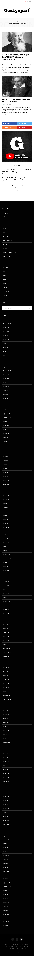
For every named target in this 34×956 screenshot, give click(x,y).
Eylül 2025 (6, 363)
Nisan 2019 (6, 664)
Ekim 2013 (6, 922)
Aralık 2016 (6, 773)
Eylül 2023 (6, 456)
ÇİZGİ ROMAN (7, 213)
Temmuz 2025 (7, 371)
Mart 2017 (6, 761)
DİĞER (5, 217)
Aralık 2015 (6, 820)
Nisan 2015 (6, 851)
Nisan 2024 (6, 429)
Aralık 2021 (6, 539)
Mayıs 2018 (6, 707)
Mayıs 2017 (6, 754)
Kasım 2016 (6, 777)
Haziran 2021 (6, 562)
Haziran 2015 (6, 843)
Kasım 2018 (6, 683)
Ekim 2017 (6, 734)
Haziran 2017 (6, 750)
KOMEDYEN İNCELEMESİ (9, 252)
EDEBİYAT (6, 225)
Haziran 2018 (6, 703)
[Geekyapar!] (17, 11)
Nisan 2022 (6, 523)
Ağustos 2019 (6, 648)
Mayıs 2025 (6, 378)
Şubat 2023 (6, 484)
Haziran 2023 (6, 468)
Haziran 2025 (6, 374)
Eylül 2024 (6, 410)
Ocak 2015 (6, 863)
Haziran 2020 (6, 609)
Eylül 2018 (6, 691)
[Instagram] (21, 939)
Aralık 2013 (6, 914)
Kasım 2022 (6, 496)
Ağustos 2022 (6, 507)
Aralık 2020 (6, 586)
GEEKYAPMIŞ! (6, 244)
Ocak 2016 (6, 816)
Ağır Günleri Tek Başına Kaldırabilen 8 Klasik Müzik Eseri (17, 100)
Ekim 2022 (6, 500)
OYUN (5, 275)
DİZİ (4, 221)
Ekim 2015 (6, 828)
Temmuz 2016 (7, 793)
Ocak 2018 (6, 722)
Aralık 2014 (6, 867)
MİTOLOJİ (5, 268)
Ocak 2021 (6, 582)
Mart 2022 (6, 527)
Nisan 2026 (6, 335)
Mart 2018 (6, 714)
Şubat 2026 (6, 343)
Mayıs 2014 (6, 894)
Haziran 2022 (6, 515)
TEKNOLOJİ (6, 291)
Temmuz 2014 (7, 886)
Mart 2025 (6, 386)
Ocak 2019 (6, 675)
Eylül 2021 (6, 550)
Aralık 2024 (6, 398)
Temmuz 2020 (7, 605)
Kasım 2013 (6, 918)
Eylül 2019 (6, 644)
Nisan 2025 (6, 382)
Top (17, 952)
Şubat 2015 (6, 859)
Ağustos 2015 (6, 836)
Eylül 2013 (6, 926)
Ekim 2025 (6, 359)
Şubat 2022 (6, 531)
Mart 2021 (6, 574)
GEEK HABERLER (7, 240)
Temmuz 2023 (7, 464)
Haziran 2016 (6, 797)
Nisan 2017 (6, 757)
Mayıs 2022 (6, 519)
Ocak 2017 (6, 769)
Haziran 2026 (6, 328)
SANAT (5, 279)
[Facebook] (12, 939)
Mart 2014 (6, 902)
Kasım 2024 (6, 402)
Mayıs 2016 (6, 800)
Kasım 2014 (6, 871)
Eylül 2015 (6, 832)
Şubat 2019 (6, 671)
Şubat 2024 (6, 437)
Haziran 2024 (6, 421)
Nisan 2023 (6, 476)
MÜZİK (5, 271)
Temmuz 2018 (7, 699)
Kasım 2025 (6, 355)
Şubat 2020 (6, 625)
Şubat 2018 (6, 718)
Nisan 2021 (6, 570)
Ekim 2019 (6, 640)
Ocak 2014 (6, 910)
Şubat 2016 (6, 812)
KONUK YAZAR (7, 256)
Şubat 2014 (6, 906)
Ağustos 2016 (6, 789)
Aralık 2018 (6, 679)
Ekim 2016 (6, 781)
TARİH (5, 287)
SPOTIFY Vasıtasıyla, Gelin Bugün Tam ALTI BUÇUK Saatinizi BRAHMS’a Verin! (15, 57)
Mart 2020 (6, 621)
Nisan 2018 (6, 711)
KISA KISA (5, 248)
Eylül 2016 (6, 785)
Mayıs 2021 (6, 566)
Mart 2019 (6, 668)
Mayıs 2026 (6, 331)
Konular (5, 260)
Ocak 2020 (6, 628)
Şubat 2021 (6, 578)
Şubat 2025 (6, 390)
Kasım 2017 (6, 730)
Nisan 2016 (6, 804)
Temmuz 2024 (7, 417)
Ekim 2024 (6, 406)
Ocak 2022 (6, 535)
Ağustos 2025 (6, 367)
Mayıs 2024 (6, 425)
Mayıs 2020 (6, 613)
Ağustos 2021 (6, 554)
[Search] (25, 1)
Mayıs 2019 (6, 660)
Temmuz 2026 (7, 324)
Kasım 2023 (6, 449)
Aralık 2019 (6, 632)
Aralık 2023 (6, 445)
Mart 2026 (6, 339)
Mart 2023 (6, 480)
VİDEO (5, 295)
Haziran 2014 (6, 890)
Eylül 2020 (6, 597)
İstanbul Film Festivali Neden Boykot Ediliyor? (13, 186)
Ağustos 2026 (6, 320)
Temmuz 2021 (7, 558)
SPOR (4, 283)
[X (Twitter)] (17, 939)
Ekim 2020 (6, 593)
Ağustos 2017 (6, 742)
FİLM (4, 232)
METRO (5, 264)
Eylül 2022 (6, 503)
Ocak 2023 (6, 488)
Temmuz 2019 (7, 652)
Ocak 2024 (6, 441)
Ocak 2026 (6, 347)
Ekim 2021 (6, 546)
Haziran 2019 (6, 656)
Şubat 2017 (6, 765)
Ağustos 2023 (6, 460)
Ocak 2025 (6, 394)
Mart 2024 (6, 433)
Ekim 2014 (6, 875)
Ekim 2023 (6, 453)
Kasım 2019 (6, 636)
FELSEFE (5, 228)
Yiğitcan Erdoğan (7, 62)
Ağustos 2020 (6, 601)
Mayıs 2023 (6, 472)
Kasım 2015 (6, 824)
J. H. (4, 104)
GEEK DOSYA (6, 236)
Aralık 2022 (6, 492)
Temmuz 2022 (7, 511)
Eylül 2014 (6, 879)
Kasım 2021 (6, 543)
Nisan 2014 (6, 898)
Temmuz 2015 (7, 840)
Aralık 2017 (6, 726)
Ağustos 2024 (6, 414)
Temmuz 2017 (7, 746)
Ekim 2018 (6, 687)
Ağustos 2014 (6, 883)
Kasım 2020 (6, 589)
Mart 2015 (6, 855)
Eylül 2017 (6, 738)
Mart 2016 (6, 808)
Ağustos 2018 (6, 695)
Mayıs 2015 (6, 847)
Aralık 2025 (6, 351)
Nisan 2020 (6, 617)
